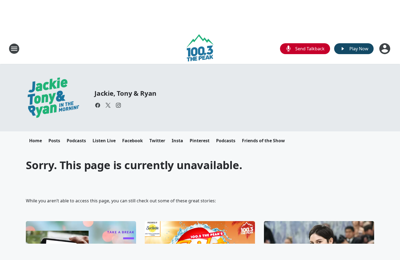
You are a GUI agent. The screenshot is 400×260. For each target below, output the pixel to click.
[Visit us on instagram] (118, 105)
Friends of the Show (263, 141)
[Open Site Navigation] (14, 48)
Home (35, 141)
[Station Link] (200, 48)
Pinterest (200, 141)
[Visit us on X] (108, 105)
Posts (54, 141)
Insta (177, 141)
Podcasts (76, 141)
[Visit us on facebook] (97, 105)
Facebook (132, 141)
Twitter (157, 141)
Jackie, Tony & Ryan (125, 93)
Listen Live (104, 141)
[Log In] (385, 48)
